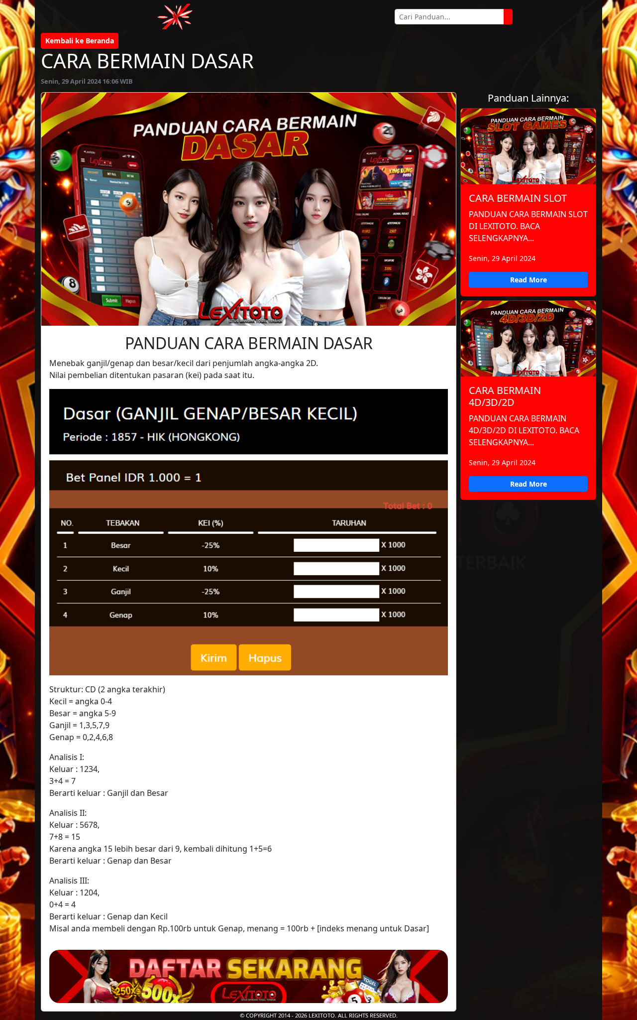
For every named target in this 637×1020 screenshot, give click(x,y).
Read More (528, 279)
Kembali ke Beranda (79, 40)
